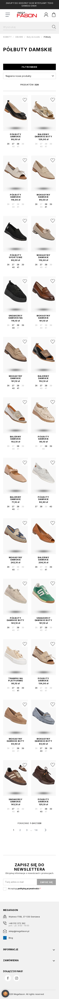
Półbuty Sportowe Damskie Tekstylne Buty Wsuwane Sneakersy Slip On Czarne (15, 256)
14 (36, 830)
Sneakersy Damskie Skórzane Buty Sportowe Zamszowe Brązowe (15, 800)
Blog (11, 938)
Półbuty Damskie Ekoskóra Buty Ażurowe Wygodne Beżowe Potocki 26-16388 (43, 437)
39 (23, 143)
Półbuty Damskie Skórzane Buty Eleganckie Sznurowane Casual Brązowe (43, 800)
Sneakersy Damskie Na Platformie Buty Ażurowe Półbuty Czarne (15, 316)
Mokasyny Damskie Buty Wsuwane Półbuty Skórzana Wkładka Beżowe (15, 740)
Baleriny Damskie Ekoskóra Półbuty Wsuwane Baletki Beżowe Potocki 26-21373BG (16, 498)
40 (13, 146)
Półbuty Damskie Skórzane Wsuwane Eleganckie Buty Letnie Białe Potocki (16, 196)
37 (13, 143)
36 (8, 143)
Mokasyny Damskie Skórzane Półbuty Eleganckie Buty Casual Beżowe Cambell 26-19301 (15, 377)
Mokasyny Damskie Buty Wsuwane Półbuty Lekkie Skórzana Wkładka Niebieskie (43, 740)
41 (18, 146)
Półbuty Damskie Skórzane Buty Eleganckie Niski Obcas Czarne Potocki (15, 135)
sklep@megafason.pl (19, 931)
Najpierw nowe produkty (18, 76)
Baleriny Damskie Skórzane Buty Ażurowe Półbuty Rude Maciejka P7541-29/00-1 (43, 558)
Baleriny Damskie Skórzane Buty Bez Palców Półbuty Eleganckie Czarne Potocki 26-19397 (43, 377)
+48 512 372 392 (17, 923)
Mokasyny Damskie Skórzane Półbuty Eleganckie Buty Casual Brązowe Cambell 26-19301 (43, 316)
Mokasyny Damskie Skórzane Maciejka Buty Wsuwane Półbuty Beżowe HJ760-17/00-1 (15, 558)
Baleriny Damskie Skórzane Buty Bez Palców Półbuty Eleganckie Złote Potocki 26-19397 (15, 437)
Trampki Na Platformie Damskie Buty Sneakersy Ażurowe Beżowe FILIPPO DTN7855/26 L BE (15, 679)
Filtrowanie (29, 67)
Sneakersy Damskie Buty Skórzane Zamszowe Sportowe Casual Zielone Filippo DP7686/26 (43, 619)
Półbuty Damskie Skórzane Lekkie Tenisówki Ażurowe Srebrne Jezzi (43, 498)
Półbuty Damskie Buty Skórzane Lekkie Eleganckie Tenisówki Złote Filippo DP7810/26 (15, 619)
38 (18, 143)
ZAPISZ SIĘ (46, 882)
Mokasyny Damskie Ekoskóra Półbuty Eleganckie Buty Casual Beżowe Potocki (43, 196)
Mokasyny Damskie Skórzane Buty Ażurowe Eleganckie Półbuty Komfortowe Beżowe (43, 256)
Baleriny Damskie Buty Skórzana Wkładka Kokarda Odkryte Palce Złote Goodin (43, 135)
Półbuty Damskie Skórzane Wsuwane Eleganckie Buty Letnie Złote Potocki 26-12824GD (43, 679)
